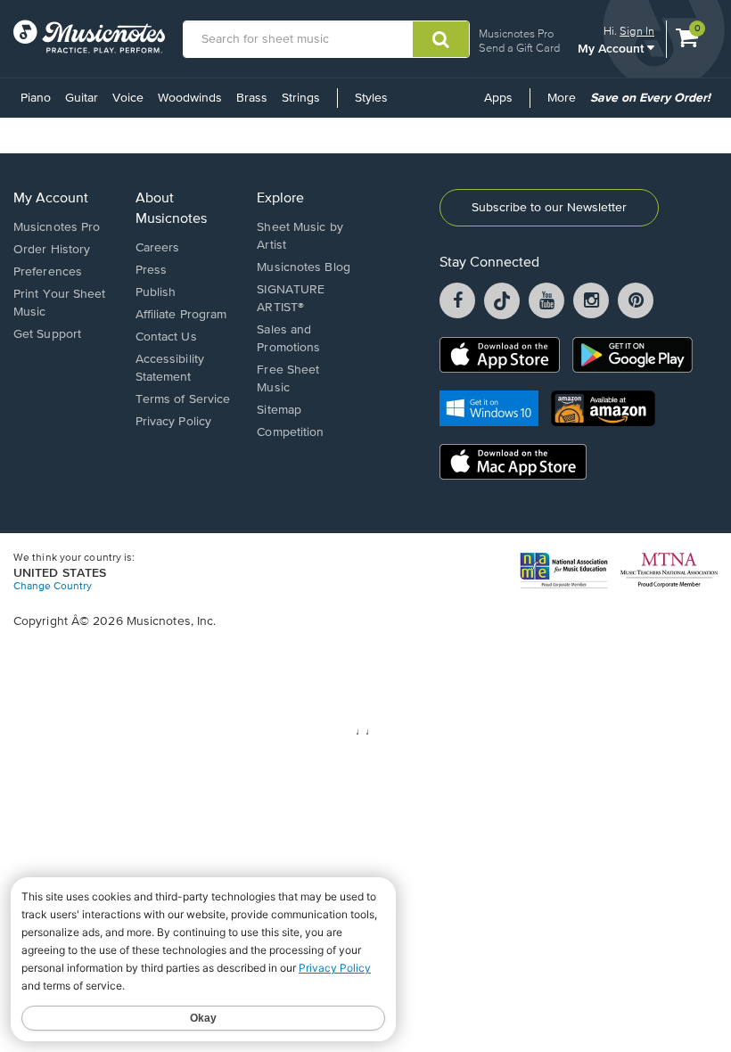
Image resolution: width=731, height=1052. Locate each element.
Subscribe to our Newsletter (549, 207)
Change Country (52, 586)
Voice (128, 98)
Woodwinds (190, 98)
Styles (371, 98)
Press (152, 270)
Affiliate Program (181, 314)
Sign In (637, 30)
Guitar (81, 98)
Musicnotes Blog (303, 267)
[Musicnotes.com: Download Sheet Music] (89, 36)
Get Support (47, 334)
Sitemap (279, 410)
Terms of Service (183, 399)
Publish (156, 292)
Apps (498, 98)
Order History (51, 249)
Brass (251, 98)
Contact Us (166, 337)
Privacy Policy (173, 421)
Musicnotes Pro (516, 33)
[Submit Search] (441, 39)
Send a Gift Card (519, 47)
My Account (612, 47)
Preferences (47, 272)
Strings (301, 98)
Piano (36, 98)
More (564, 104)
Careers (158, 248)
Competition (290, 432)
